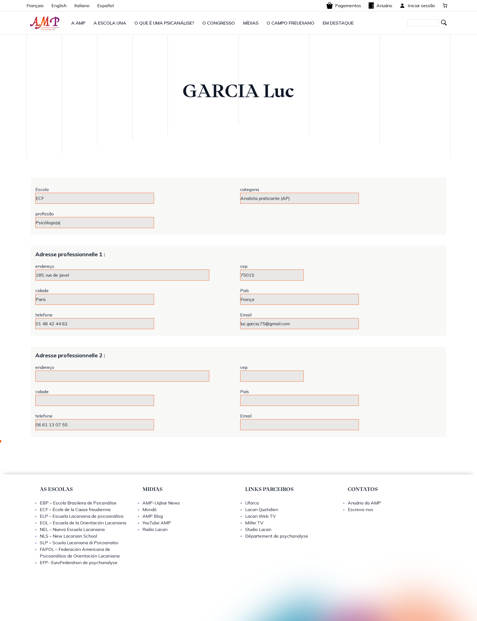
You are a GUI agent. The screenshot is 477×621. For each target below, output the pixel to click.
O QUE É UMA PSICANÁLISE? (164, 23)
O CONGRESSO (218, 23)
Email (245, 315)
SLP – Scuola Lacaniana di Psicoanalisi (79, 542)
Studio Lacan (258, 529)
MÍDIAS (250, 23)
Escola (42, 189)
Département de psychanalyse (276, 536)
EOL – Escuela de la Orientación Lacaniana (83, 522)
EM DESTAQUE (338, 23)
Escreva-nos (360, 509)
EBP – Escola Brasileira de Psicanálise (78, 503)
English (59, 5)
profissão (44, 213)
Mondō (149, 509)
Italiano (81, 5)
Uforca (252, 503)
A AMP (78, 23)
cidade (42, 290)
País (244, 290)
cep (244, 266)
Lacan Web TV (260, 516)
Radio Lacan (155, 529)
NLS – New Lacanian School (68, 536)
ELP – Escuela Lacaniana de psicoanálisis (82, 516)
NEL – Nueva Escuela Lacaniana (72, 529)
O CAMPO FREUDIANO (290, 23)
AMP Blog (152, 516)
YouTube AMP (156, 522)
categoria (249, 189)
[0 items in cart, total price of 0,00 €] (445, 5)
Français (35, 5)
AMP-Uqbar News (161, 503)
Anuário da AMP (364, 503)
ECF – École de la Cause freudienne (75, 509)
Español (105, 5)
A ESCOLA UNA (110, 23)
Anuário (384, 5)
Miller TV (254, 522)
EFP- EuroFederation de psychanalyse (78, 562)
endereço (44, 266)
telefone (43, 315)
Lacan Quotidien (261, 509)
